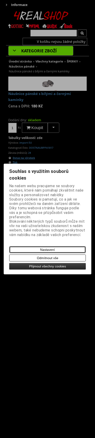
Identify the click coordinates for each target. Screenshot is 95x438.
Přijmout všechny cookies (47, 266)
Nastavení (47, 250)
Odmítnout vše (47, 258)
